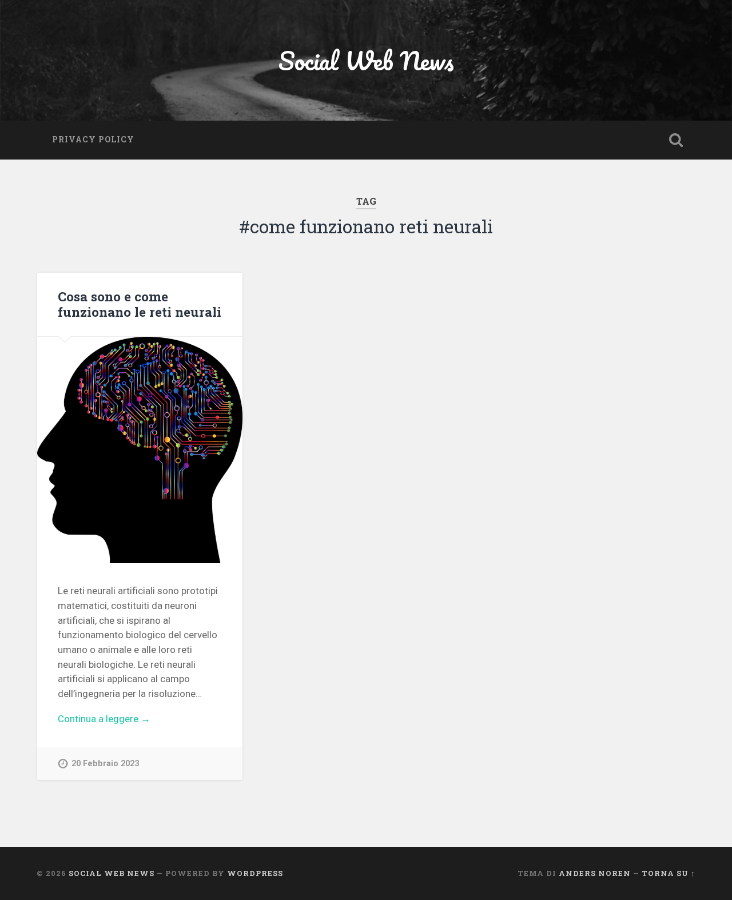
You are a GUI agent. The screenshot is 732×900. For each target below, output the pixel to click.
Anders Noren (595, 873)
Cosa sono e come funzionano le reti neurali (139, 304)
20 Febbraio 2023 (105, 763)
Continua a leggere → (104, 718)
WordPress (255, 873)
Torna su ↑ (668, 873)
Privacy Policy (93, 139)
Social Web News (366, 60)
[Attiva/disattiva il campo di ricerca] (676, 140)
